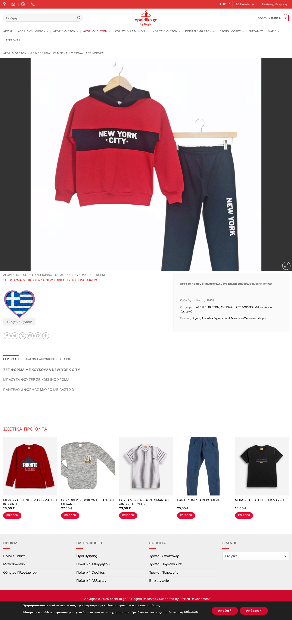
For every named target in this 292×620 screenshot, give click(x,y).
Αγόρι (196, 318)
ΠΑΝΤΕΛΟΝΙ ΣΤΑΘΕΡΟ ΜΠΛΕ (198, 500)
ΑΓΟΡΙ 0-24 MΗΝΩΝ (32, 31)
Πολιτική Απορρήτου (93, 564)
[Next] (288, 482)
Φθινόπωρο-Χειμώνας (243, 318)
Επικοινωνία (159, 580)
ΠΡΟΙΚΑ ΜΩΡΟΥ (230, 31)
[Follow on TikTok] (228, 4)
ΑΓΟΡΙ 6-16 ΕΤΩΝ (95, 31)
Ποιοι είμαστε (14, 556)
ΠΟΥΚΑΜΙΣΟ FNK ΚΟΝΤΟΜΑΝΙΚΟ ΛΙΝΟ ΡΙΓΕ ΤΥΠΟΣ (144, 502)
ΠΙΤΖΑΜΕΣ (256, 31)
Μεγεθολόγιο (14, 564)
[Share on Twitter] (14, 335)
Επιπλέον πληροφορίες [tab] (39, 359)
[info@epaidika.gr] (14, 4)
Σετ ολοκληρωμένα (214, 318)
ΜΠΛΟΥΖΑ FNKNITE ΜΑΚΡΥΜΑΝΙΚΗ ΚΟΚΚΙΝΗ (30, 502)
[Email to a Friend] (30, 335)
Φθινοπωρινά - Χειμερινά (49, 53)
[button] (245, 4)
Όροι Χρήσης (86, 556)
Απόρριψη (253, 611)
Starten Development (195, 599)
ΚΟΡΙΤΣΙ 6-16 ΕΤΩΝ (198, 31)
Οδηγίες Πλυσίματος (20, 572)
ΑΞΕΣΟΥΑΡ (13, 40)
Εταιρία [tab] (65, 359)
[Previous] (3, 482)
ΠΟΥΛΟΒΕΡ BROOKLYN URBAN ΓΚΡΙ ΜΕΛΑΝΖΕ (87, 502)
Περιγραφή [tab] (11, 359)
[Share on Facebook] (7, 335)
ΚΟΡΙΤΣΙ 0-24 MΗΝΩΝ (130, 31)
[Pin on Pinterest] (37, 335)
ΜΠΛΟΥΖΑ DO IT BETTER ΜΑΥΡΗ (259, 500)
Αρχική (8, 31)
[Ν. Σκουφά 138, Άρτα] (5, 4)
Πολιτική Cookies (90, 572)
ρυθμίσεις (191, 611)
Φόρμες (263, 318)
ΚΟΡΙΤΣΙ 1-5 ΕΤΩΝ (165, 31)
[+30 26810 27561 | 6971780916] (33, 4)
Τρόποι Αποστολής (164, 556)
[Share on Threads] (22, 335)
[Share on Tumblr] (45, 335)
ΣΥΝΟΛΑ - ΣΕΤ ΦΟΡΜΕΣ (87, 53)
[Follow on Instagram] (224, 4)
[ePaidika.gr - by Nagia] (146, 18)
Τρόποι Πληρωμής (163, 572)
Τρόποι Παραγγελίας (166, 564)
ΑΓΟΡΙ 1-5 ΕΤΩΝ (64, 31)
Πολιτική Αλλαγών (91, 580)
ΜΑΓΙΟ (272, 31)
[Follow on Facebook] (220, 4)
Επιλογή (12, 515)
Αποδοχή (225, 611)
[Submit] (79, 18)
